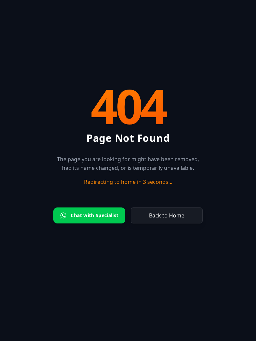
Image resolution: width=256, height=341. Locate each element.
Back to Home (166, 215)
